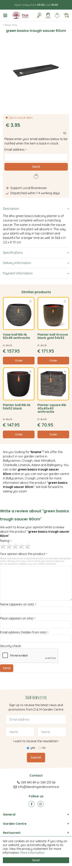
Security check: (10, 646)
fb (31, 804)
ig (40, 804)
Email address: (15, 149)
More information (32, 852)
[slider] (15, 546)
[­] (6, 15)
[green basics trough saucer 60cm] (36, 70)
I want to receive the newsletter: (36, 741)
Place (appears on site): (17, 618)
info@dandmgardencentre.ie (38, 787)
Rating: (6, 541)
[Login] (48, 15)
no (44, 748)
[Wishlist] (57, 15)
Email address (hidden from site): (24, 632)
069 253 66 (48, 782)
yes (32, 748)
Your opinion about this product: (23, 554)
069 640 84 (28, 782)
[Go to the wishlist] (55, 15)
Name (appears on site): (18, 604)
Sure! (36, 860)
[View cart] (66, 15)
